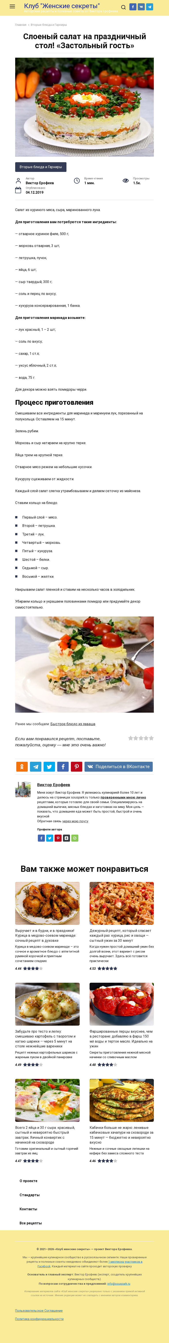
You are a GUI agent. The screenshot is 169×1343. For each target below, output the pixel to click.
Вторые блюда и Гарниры (41, 167)
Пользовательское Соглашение (39, 1311)
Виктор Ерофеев (53, 784)
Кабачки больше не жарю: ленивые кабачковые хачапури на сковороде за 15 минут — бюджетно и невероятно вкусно (121, 1135)
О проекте (28, 1181)
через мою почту (75, 821)
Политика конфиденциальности (39, 1319)
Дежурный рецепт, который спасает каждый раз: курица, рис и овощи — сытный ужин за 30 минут (120, 936)
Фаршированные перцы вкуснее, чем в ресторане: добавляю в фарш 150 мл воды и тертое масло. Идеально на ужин (121, 1038)
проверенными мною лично (123, 797)
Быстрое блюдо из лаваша (72, 724)
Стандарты (30, 1195)
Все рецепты (31, 1223)
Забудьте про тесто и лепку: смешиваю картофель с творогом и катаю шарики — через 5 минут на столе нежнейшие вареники (45, 1038)
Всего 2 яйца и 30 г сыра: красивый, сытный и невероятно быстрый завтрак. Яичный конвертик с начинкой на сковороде (45, 1135)
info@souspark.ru (118, 1283)
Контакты (28, 1209)
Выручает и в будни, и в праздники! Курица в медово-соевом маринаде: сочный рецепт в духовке (45, 936)
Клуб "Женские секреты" (62, 6)
